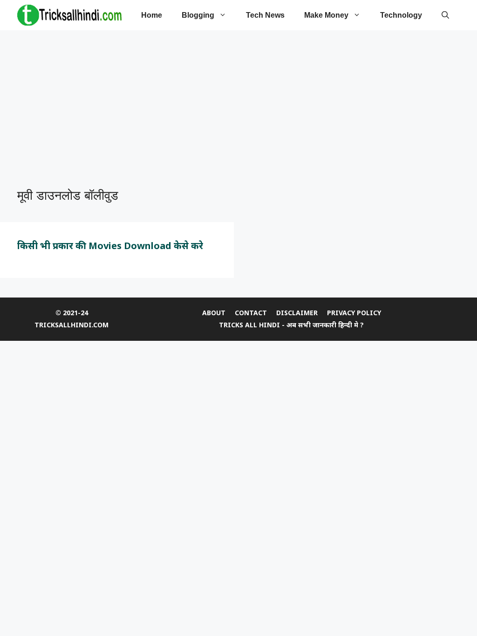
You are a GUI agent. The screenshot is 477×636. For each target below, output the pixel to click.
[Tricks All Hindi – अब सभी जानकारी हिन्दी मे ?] (69, 15)
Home (151, 15)
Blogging (198, 15)
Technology (401, 15)
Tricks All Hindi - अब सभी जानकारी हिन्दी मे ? (291, 324)
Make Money (326, 15)
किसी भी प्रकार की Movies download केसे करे (110, 245)
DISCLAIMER (297, 312)
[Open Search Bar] (445, 15)
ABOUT (213, 312)
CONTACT (251, 312)
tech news (265, 15)
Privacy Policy (354, 312)
